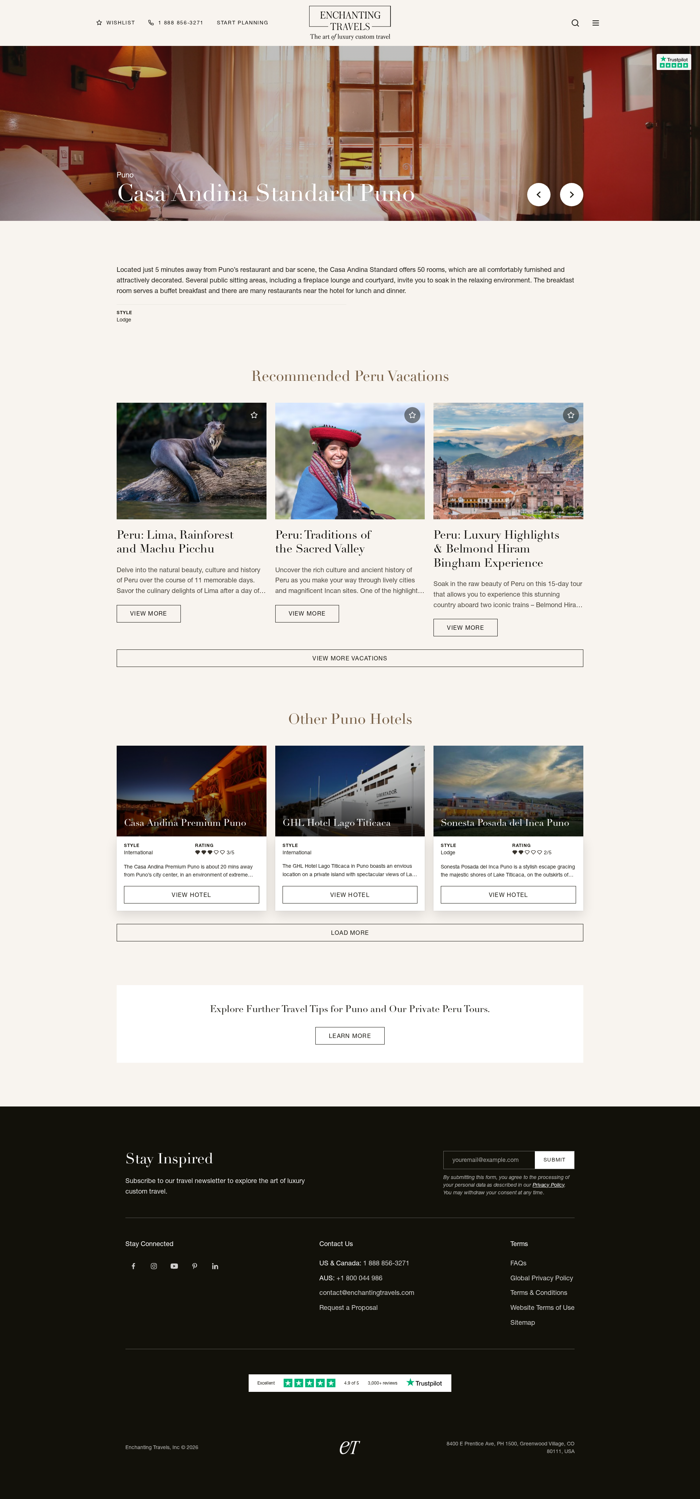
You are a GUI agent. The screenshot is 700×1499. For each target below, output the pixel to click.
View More (148, 613)
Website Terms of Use (542, 1307)
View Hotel (191, 894)
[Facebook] (133, 1266)
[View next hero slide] (571, 194)
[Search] (575, 23)
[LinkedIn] (215, 1266)
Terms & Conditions (538, 1292)
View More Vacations (349, 658)
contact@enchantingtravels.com (366, 1292)
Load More (350, 932)
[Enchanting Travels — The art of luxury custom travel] (350, 23)
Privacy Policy (548, 1185)
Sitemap (522, 1322)
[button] (254, 415)
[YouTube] (174, 1266)
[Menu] (596, 23)
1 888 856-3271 (386, 1263)
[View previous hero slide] (539, 194)
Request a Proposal (348, 1307)
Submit (554, 1159)
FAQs (518, 1263)
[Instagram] (154, 1266)
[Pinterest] (195, 1266)
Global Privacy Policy (541, 1278)
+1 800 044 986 (359, 1278)
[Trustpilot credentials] (674, 62)
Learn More (350, 1035)
